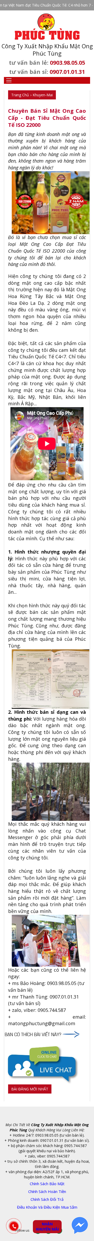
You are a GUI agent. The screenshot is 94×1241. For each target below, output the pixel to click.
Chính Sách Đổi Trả (47, 1199)
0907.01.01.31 (67, 71)
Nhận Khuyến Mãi (47, 1226)
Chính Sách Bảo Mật (47, 1183)
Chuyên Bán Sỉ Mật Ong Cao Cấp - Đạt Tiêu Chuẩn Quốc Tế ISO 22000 (47, 117)
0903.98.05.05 (67, 62)
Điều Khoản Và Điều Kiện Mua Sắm (47, 1207)
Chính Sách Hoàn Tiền (47, 1191)
